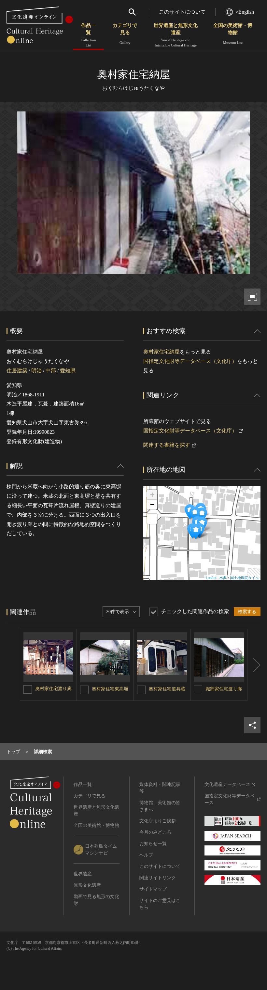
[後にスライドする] (253, 665)
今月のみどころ (155, 832)
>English (244, 12)
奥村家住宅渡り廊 (53, 688)
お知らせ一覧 (153, 843)
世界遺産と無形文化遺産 (176, 35)
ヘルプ (146, 855)
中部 (51, 370)
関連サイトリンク (157, 877)
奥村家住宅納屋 (161, 351)
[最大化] (152, 519)
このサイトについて (182, 12)
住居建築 (17, 370)
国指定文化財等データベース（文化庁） (190, 361)
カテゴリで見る (125, 34)
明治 (36, 370)
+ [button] (152, 495)
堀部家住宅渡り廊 (223, 689)
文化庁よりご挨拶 (157, 820)
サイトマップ (153, 889)
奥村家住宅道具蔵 (167, 689)
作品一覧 (88, 35)
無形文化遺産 (87, 885)
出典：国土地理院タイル (239, 577)
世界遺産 (83, 873)
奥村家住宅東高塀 (110, 689)
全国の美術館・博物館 (232, 34)
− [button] (152, 504)
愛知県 (68, 370)
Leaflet (211, 577)
